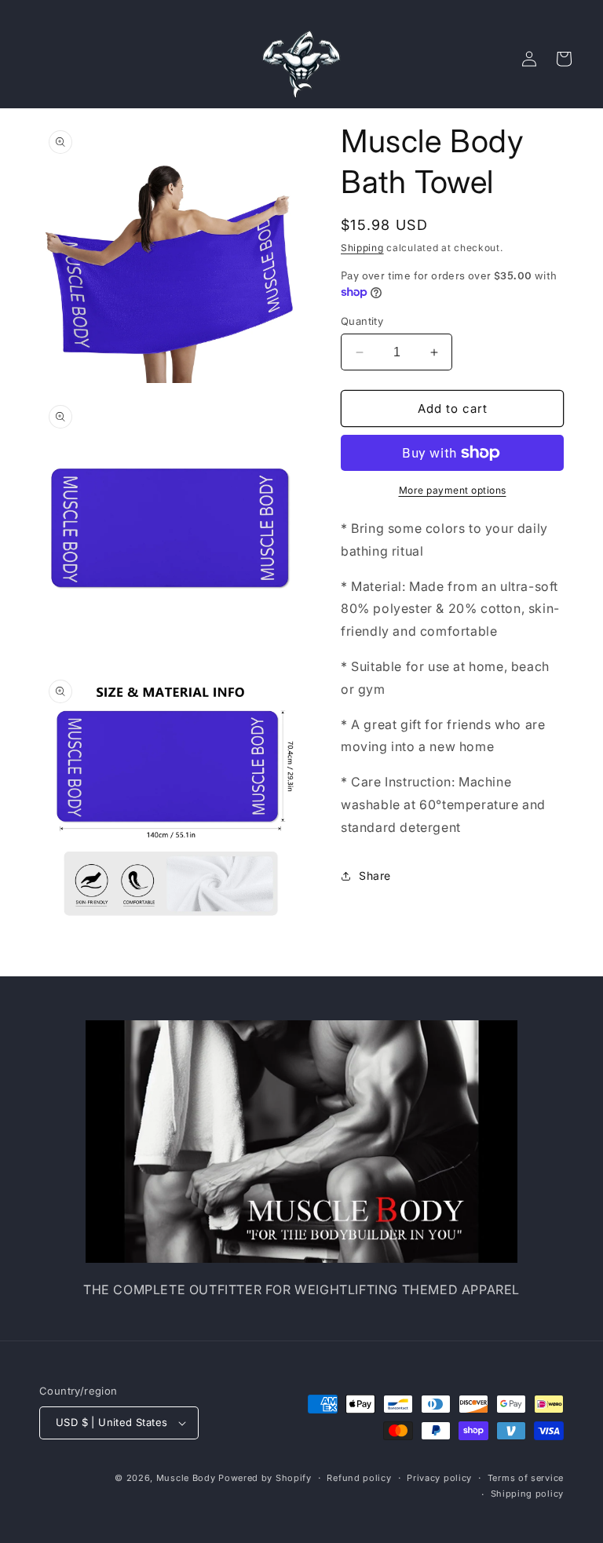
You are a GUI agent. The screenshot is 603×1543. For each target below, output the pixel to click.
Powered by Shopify (265, 1477)
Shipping (362, 248)
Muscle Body (186, 1477)
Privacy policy (439, 1477)
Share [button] (375, 875)
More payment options (452, 490)
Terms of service (526, 1477)
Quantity (362, 321)
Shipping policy (528, 1493)
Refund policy (359, 1477)
